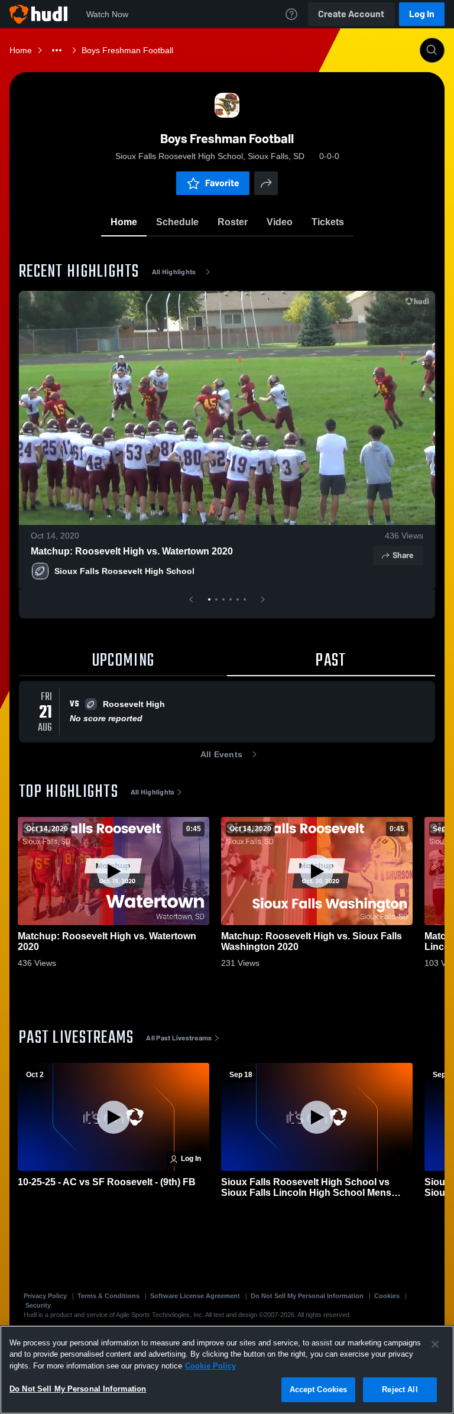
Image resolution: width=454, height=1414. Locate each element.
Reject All (399, 1389)
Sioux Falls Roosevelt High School (124, 571)
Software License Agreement (195, 1295)
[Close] (435, 1344)
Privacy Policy (45, 1295)
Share (403, 555)
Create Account (351, 14)
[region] (227, 1369)
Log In (421, 14)
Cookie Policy (210, 1365)
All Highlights (174, 272)
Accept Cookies (319, 1389)
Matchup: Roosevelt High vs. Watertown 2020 (132, 551)
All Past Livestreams (179, 1038)
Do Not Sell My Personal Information (307, 1295)
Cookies (387, 1295)
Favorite (222, 183)
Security (38, 1305)
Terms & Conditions (108, 1295)
